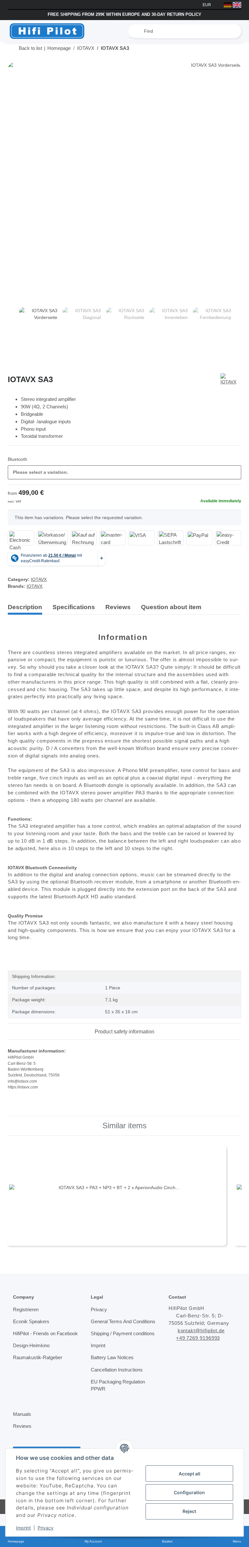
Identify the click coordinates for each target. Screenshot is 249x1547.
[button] (237, 605)
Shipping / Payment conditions (113, 1342)
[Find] (135, 31)
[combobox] (124, 470)
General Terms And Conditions (112, 1323)
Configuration (189, 1492)
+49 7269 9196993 (200, 1335)
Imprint (23, 1527)
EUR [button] (207, 4)
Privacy (45, 1527)
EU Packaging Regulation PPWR (118, 1398)
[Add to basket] (13, 58)
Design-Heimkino (32, 1351)
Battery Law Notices (113, 1370)
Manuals (22, 1426)
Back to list (31, 48)
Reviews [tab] (118, 604)
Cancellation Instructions (118, 1382)
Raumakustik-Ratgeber (38, 1362)
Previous (13, 328)
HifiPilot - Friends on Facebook (36, 1335)
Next (235, 328)
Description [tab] (25, 604)
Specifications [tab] (74, 604)
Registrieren (26, 1307)
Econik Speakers (31, 1319)
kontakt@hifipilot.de (203, 1328)
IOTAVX (38, 577)
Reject (189, 1511)
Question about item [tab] (171, 604)
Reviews (22, 1438)
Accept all (189, 1473)
